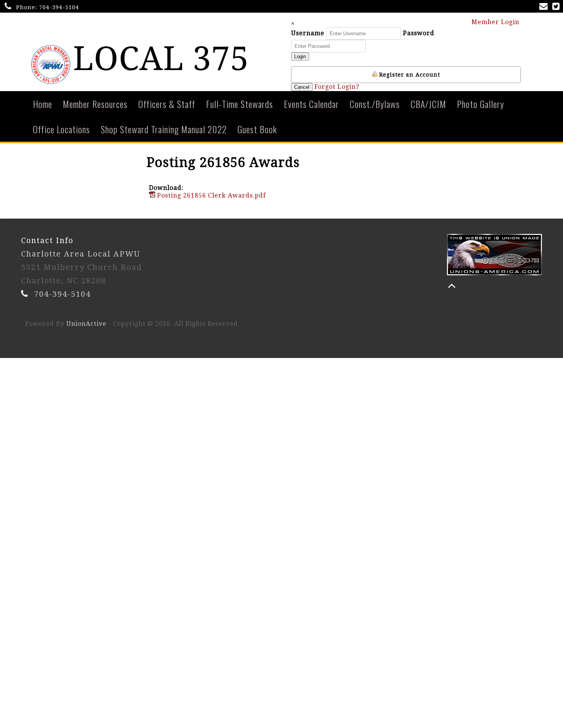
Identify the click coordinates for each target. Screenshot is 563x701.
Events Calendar (311, 104)
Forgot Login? (336, 86)
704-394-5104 (59, 7)
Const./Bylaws (375, 104)
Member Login (496, 22)
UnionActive (86, 323)
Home (42, 104)
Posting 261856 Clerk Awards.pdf (210, 195)
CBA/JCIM (428, 104)
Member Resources (95, 104)
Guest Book (257, 129)
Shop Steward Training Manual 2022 (164, 129)
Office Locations (61, 129)
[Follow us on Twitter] (557, 7)
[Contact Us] (545, 7)
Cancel (301, 87)
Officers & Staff (166, 104)
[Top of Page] (452, 286)
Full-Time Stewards (239, 104)
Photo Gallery (480, 104)
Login (300, 56)
